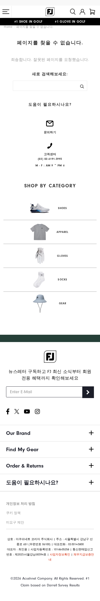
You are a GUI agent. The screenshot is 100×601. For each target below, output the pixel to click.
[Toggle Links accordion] (50, 433)
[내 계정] (82, 12)
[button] (6, 12)
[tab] (92, 11)
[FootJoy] (50, 12)
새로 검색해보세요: (50, 74)
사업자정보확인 (60, 554)
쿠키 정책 (13, 513)
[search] (73, 12)
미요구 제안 (15, 522)
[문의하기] (50, 125)
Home (8, 27)
